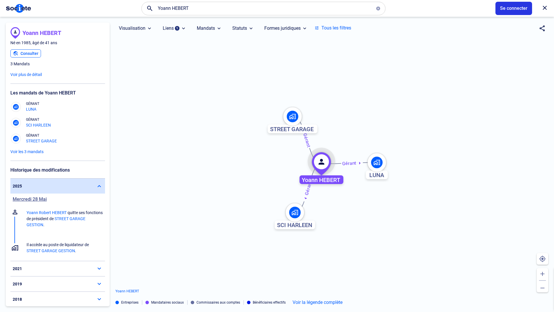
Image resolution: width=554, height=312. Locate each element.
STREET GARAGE (41, 141)
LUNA (31, 109)
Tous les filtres (336, 28)
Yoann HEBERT (42, 32)
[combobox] (263, 8)
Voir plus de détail (26, 74)
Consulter (29, 53)
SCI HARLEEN (38, 125)
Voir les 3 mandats (27, 151)
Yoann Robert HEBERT (47, 212)
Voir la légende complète (317, 302)
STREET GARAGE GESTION (51, 250)
